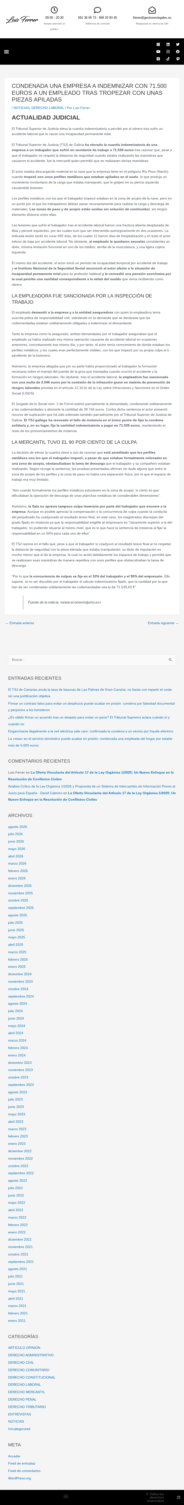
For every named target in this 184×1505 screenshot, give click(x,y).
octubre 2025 (18, 900)
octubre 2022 (18, 1166)
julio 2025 (15, 922)
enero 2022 (17, 1232)
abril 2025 (15, 944)
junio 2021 (16, 1284)
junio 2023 (16, 1107)
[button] (6, 52)
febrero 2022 (18, 1225)
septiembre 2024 (21, 996)
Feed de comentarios (24, 1471)
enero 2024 (17, 1055)
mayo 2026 (16, 849)
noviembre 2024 (20, 981)
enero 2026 (17, 878)
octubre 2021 (18, 1254)
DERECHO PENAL (22, 1399)
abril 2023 (15, 1121)
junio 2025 (16, 930)
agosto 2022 (17, 1180)
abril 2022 (15, 1210)
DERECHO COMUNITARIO (28, 1370)
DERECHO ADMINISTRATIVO (31, 1355)
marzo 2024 (17, 1040)
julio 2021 (15, 1276)
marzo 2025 (17, 952)
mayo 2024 (16, 1026)
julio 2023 (15, 1099)
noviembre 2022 (20, 1158)
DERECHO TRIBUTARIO (27, 1407)
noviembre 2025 (20, 893)
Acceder (14, 1456)
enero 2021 (17, 1321)
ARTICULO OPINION (24, 1348)
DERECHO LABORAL (47, 108)
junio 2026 (16, 841)
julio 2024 (15, 1011)
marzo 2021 (17, 1306)
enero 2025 (17, 967)
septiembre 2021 (21, 1262)
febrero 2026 (18, 871)
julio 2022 (15, 1188)
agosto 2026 (17, 827)
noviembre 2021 (20, 1247)
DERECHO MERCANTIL (26, 1392)
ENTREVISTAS (19, 1414)
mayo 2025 (16, 937)
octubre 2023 (18, 1077)
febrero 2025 (18, 959)
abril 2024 (15, 1033)
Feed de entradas (21, 1463)
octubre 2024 (18, 989)
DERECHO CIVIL (21, 1362)
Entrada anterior (19, 623)
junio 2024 (16, 1018)
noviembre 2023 (20, 1070)
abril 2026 (15, 856)
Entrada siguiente (163, 623)
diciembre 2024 (20, 974)
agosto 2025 (17, 915)
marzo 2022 (17, 1217)
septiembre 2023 (21, 1085)
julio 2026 (15, 834)
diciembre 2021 (20, 1239)
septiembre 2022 (21, 1173)
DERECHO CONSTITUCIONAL (31, 1377)
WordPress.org (19, 1478)
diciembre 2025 (20, 886)
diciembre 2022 (20, 1151)
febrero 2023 (18, 1136)
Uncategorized (19, 1429)
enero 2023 (17, 1144)
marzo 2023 (17, 1129)
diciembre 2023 (20, 1063)
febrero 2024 (18, 1048)
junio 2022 (16, 1195)
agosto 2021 (17, 1269)
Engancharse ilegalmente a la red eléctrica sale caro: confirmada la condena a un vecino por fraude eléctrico (90, 731)
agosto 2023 (17, 1092)
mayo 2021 (16, 1291)
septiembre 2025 (21, 908)
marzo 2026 (17, 863)
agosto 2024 (17, 1003)
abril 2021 (15, 1298)
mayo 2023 (16, 1114)
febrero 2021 (18, 1313)
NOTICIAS (21, 108)
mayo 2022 (16, 1202)
